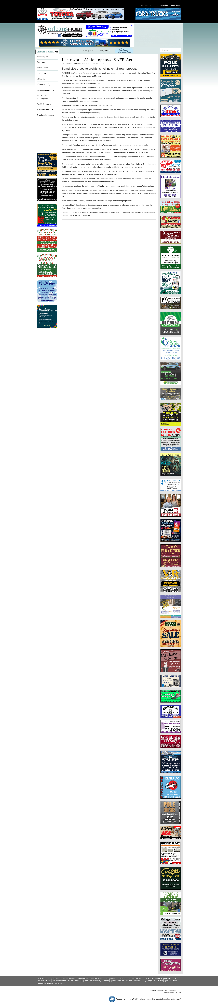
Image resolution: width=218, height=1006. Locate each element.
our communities (59, 981)
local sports (41, 62)
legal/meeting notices (45, 115)
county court (42, 73)
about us (154, 5)
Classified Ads (104, 50)
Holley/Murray (95, 981)
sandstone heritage (45, 983)
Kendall (106, 981)
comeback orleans (69, 978)
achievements (43, 978)
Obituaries (41, 78)
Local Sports (59, 983)
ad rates (144, 5)
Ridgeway (151, 981)
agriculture (55, 978)
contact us (164, 5)
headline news (42, 56)
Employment (88, 50)
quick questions (171, 981)
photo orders (176, 5)
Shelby (160, 981)
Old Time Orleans (44, 981)
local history (148, 978)
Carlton (77, 981)
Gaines (85, 981)
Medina (129, 981)
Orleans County (140, 981)
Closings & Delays (44, 84)
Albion (70, 981)
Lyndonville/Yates (117, 981)
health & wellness (44, 103)
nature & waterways (163, 978)
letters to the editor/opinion (42, 97)
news (175, 978)
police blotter (42, 67)
